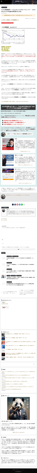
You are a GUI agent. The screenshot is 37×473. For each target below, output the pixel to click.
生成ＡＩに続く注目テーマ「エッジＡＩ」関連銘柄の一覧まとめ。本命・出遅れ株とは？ (20, 345)
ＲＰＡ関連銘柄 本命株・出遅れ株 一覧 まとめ (14, 349)
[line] (22, 204)
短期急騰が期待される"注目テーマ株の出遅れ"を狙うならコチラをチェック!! (18, 15)
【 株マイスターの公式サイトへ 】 (25, 183)
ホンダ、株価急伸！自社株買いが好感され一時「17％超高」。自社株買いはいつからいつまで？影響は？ (18, 378)
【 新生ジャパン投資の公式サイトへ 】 (25, 164)
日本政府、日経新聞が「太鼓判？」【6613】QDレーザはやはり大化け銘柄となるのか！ (20, 357)
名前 (2, 239)
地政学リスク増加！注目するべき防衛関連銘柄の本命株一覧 (11, 389)
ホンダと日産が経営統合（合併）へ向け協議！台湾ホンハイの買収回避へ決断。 (15, 381)
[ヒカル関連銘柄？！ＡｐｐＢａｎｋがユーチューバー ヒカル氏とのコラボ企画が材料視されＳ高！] (20, 204)
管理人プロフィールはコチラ (18, 432)
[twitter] (13, 204)
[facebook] (15, 204)
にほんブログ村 (5, 303)
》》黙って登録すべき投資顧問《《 (10, 20)
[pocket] (17, 204)
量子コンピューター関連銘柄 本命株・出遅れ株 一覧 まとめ (16, 337)
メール (3, 243)
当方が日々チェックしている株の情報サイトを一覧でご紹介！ (18, 195)
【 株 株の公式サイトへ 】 (25, 151)
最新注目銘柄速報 (4, 218)
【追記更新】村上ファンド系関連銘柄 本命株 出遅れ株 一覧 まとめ (18, 333)
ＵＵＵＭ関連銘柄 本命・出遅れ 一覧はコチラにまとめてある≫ (14, 101)
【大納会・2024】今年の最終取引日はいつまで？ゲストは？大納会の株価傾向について (16, 375)
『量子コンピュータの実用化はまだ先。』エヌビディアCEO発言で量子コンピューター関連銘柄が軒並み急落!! (18, 372)
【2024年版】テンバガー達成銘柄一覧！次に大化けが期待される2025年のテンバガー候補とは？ (17, 386)
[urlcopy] (24, 204)
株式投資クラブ (18, 1)
